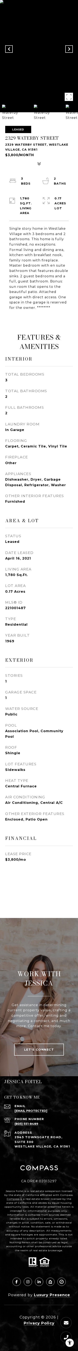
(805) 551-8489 (26, 1124)
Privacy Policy (39, 1323)
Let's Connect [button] (39, 1049)
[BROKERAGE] (61, 1282)
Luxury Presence (52, 1295)
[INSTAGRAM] (28, 1282)
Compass (13, 1198)
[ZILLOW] (50, 1282)
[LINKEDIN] (39, 1282)
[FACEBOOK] (16, 1282)
